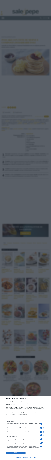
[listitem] (25, 421)
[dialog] (25, 428)
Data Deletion (18, 457)
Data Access (25, 457)
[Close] (48, 398)
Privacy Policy (33, 457)
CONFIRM (15, 452)
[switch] (42, 424)
